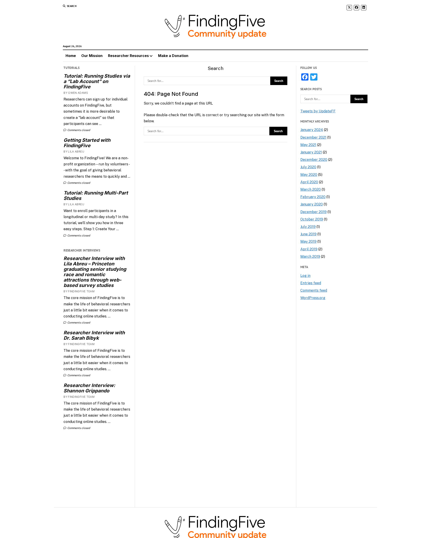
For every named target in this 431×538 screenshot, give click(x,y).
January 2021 (311, 152)
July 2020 (308, 167)
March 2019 (310, 256)
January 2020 (311, 204)
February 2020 (312, 197)
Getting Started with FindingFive (87, 143)
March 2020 (310, 189)
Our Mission (92, 55)
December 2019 (313, 212)
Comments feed (313, 290)
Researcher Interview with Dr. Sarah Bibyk (94, 335)
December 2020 (313, 159)
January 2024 (311, 130)
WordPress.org (312, 298)
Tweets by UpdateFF (318, 111)
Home (71, 55)
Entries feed (310, 283)
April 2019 (308, 249)
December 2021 (313, 137)
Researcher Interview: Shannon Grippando (89, 388)
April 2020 (309, 182)
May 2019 (308, 241)
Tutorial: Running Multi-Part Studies (96, 195)
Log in (305, 275)
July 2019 (308, 227)
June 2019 (308, 234)
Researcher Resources (128, 55)
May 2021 (308, 145)
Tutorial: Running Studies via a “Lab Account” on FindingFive (97, 81)
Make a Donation (173, 55)
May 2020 (308, 175)
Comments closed (78, 130)
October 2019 (311, 219)
